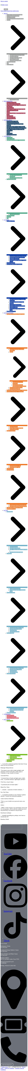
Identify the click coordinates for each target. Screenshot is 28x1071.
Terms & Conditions (9, 1068)
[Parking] (14, 989)
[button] (10, 11)
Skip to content (4, 1)
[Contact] (14, 1050)
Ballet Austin (5, 1067)
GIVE (6, 9)
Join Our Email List (7, 1064)
